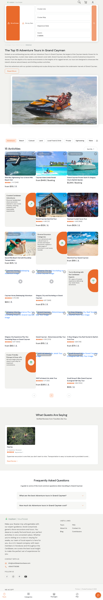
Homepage (8, 45)
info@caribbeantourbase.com (19, 563)
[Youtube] (26, 576)
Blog (61, 531)
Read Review (12, 461)
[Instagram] (13, 576)
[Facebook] (7, 576)
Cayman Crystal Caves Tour (77, 219)
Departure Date (43, 26)
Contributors (77, 531)
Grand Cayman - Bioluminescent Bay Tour (51, 337)
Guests (39, 33)
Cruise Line (41, 9)
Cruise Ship (41, 17)
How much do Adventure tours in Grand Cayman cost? (43, 505)
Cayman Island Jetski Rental (46, 177)
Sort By (90, 149)
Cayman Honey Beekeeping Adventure (18, 295)
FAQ (73, 525)
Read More (11, 71)
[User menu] (93, 2)
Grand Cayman (20, 45)
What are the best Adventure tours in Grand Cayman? (42, 495)
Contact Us (76, 528)
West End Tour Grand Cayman (77, 258)
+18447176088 (13, 566)
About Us (63, 528)
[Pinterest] (19, 576)
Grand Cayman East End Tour (46, 219)
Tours (13, 45)
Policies (77, 589)
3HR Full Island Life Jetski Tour (46, 378)
